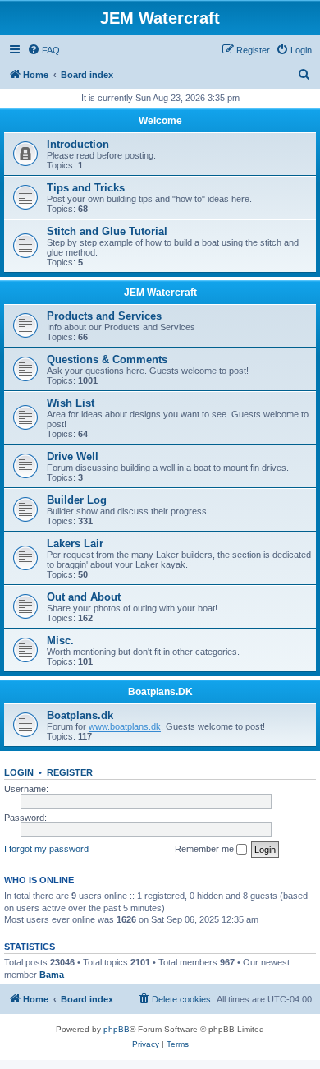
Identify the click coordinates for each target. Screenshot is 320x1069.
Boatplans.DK (160, 692)
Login (19, 772)
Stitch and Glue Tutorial (107, 231)
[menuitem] (43, 50)
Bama (51, 974)
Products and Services (104, 316)
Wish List (70, 403)
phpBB (116, 1029)
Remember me (205, 849)
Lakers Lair (75, 543)
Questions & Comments (107, 359)
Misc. (60, 640)
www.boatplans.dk (125, 726)
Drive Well (72, 456)
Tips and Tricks (86, 188)
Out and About (84, 597)
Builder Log (77, 500)
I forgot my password (46, 849)
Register (70, 772)
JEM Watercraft (160, 292)
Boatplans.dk (80, 715)
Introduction (78, 144)
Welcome (160, 121)
